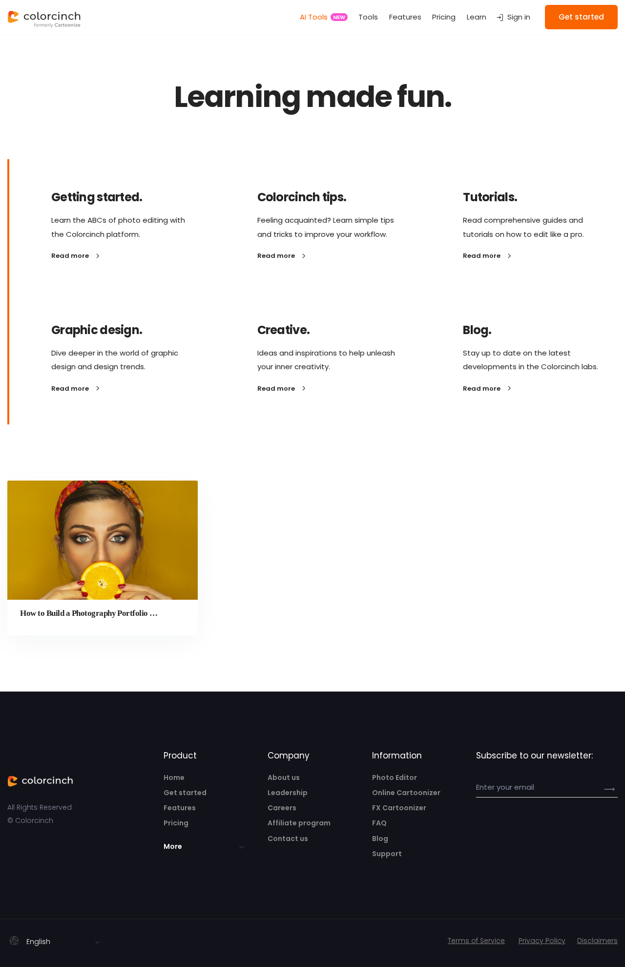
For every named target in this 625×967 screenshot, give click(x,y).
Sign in (518, 17)
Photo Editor (394, 777)
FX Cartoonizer (399, 808)
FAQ (379, 823)
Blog (380, 838)
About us (284, 777)
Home (174, 777)
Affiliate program (299, 823)
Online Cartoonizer (406, 793)
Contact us (288, 838)
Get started (185, 793)
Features (405, 17)
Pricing (444, 17)
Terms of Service (476, 941)
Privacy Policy (542, 941)
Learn (476, 17)
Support (387, 854)
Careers (282, 808)
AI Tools (322, 17)
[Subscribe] (605, 788)
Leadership (288, 793)
